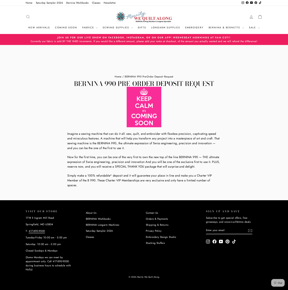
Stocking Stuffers (155, 243)
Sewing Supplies (116, 27)
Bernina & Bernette (225, 27)
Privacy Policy (154, 231)
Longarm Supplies (165, 27)
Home (29, 3)
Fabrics (88, 27)
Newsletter (110, 3)
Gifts (142, 27)
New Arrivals (39, 27)
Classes (96, 3)
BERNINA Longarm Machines (102, 225)
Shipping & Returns (157, 225)
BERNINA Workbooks (98, 219)
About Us (91, 213)
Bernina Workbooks (77, 3)
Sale (253, 27)
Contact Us (152, 213)
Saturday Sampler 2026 (49, 3)
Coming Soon (66, 27)
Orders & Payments (157, 219)
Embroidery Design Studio (161, 237)
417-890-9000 (37, 231)
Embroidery (194, 27)
